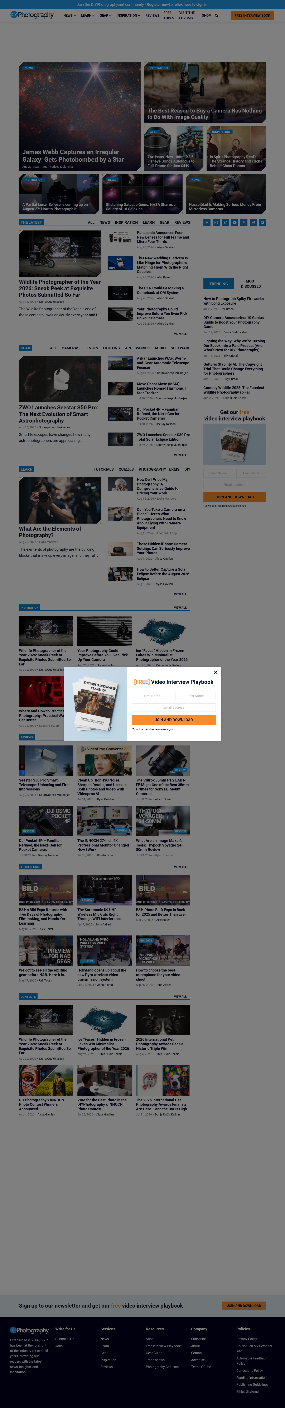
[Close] (216, 672)
